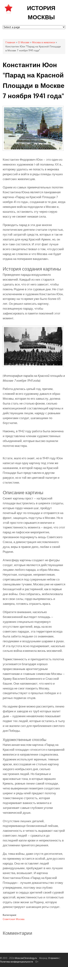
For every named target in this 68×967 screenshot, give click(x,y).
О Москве (23, 42)
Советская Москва (13, 919)
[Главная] (8, 13)
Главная (10, 42)
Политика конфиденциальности (16, 961)
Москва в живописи (43, 42)
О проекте (53, 958)
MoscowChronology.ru (26, 958)
